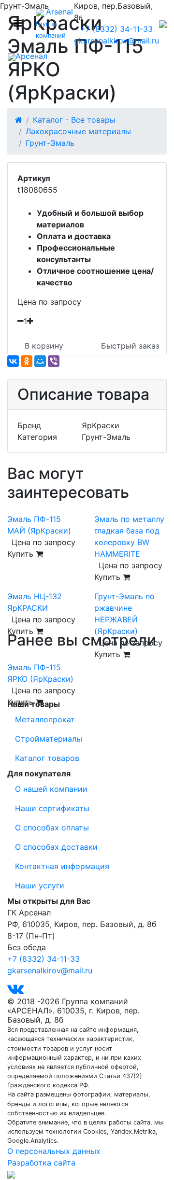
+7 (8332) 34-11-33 (116, 29)
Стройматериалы (48, 739)
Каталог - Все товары (74, 120)
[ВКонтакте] (13, 361)
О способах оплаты (52, 827)
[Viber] (53, 361)
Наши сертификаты (52, 808)
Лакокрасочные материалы (78, 131)
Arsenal (54, 23)
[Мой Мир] (40, 361)
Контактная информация (62, 866)
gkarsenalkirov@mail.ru (116, 40)
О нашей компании (51, 789)
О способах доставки (56, 847)
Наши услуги (39, 885)
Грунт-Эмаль (50, 143)
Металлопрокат (45, 719)
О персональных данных (54, 1151)
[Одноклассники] (26, 361)
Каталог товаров (47, 758)
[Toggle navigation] (17, 23)
